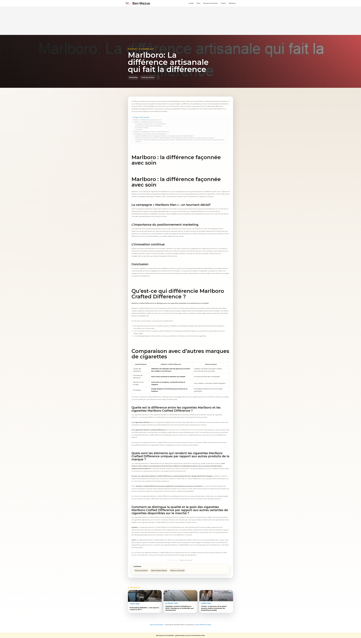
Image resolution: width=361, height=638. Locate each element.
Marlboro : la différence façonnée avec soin (147, 120)
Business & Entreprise (210, 3)
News (198, 3)
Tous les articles (141, 570)
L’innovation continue (142, 127)
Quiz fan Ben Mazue (159, 570)
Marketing (232, 3)
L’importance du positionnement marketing (149, 126)
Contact (191, 3)
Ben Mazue (141, 3)
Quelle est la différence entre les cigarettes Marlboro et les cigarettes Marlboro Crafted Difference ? (164, 136)
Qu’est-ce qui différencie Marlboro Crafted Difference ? (152, 131)
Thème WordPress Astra (203, 624)
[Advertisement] (180, 21)
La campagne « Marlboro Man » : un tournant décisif (150, 124)
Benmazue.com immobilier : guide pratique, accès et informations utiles (180, 635)
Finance (223, 3)
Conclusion (139, 129)
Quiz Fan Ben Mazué (156, 624)
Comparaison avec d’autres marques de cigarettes (150, 134)
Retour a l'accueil (177, 570)
